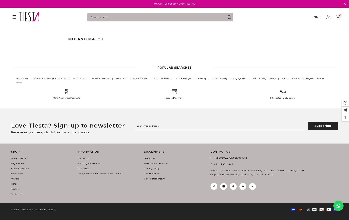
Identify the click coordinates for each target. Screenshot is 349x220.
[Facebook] (213, 186)
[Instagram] (223, 186)
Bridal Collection (101, 78)
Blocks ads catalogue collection (50, 78)
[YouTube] (242, 186)
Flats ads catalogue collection (308, 78)
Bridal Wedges (183, 78)
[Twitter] (252, 186)
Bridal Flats (121, 78)
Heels (19, 82)
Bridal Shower (140, 78)
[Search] (160, 17)
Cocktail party (219, 78)
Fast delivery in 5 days (264, 78)
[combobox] (156, 17)
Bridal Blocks (80, 78)
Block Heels (22, 78)
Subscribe (323, 126)
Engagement (240, 78)
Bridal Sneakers (162, 78)
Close (344, 3)
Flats (284, 78)
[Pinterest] (233, 186)
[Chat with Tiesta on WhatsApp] (338, 206)
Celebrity (201, 78)
